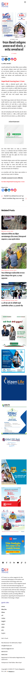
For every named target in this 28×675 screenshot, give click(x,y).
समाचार (12, 231)
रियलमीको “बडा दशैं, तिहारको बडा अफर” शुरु (14, 196)
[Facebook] (3, 59)
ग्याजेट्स (3, 618)
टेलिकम (2, 270)
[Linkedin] (9, 59)
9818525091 (4, 655)
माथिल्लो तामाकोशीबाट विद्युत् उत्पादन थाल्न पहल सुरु (13, 199)
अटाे (2, 300)
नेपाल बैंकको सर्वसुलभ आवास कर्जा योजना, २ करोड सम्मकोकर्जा (13, 46)
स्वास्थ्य (3, 624)
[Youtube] (15, 59)
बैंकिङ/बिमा (4, 610)
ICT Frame (14, 53)
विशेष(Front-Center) (5, 231)
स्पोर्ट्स (2, 627)
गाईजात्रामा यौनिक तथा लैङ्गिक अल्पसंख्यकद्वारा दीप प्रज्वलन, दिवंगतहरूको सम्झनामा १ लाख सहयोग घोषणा (13, 237)
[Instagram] (12, 59)
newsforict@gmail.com (7, 649)
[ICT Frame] (4, 8)
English (3, 633)
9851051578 (4, 652)
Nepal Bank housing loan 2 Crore (12, 81)
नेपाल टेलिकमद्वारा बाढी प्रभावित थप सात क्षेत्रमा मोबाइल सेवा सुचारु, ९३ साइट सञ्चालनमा (12, 276)
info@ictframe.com (6, 646)
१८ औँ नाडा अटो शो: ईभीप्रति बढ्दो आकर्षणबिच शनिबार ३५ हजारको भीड (12, 304)
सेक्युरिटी (3, 621)
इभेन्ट (4, 300)
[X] (6, 59)
